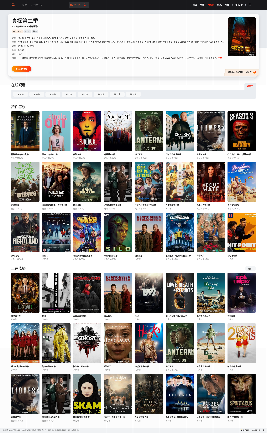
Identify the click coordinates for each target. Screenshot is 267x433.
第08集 (133, 94)
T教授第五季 (109, 154)
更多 (250, 268)
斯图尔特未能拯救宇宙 (82, 255)
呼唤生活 (231, 316)
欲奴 (44, 316)
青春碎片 (200, 255)
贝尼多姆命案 (233, 205)
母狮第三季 (201, 154)
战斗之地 (15, 255)
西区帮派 (15, 205)
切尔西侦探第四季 (173, 154)
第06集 (101, 94)
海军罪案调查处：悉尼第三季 (54, 205)
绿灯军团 (139, 154)
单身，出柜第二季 (50, 154)
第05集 (85, 94)
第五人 (45, 255)
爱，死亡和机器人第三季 (176, 316)
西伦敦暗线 (232, 255)
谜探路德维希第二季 (112, 205)
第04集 (69, 94)
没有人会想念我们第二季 (145, 205)
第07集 (117, 94)
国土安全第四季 (80, 316)
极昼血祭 (139, 255)
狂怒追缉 (77, 154)
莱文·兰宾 (106, 42)
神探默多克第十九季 (20, 154)
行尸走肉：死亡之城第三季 (239, 154)
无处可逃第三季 (203, 205)
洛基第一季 (16, 316)
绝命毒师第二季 (203, 316)
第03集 (53, 94)
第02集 (37, 94)
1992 (137, 316)
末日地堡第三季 (111, 255)
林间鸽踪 (77, 205)
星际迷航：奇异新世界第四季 (178, 255)
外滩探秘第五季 (172, 205)
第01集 (21, 94)
